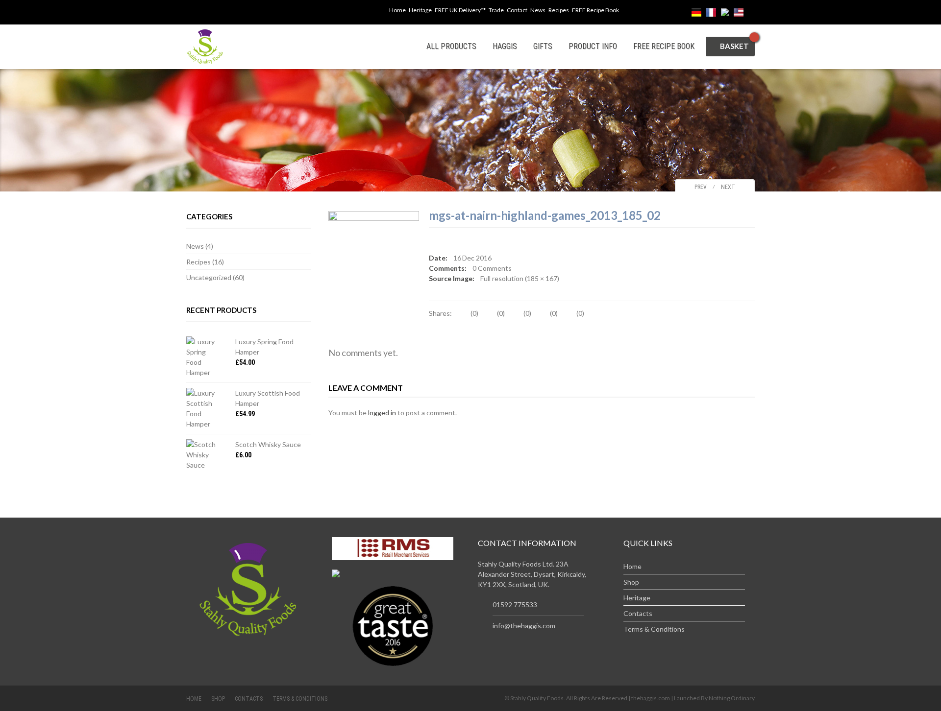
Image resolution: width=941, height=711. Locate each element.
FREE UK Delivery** (460, 10)
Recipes (558, 10)
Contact (517, 10)
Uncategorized (208, 277)
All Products (451, 46)
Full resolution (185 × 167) (519, 278)
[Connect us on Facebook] (375, 12)
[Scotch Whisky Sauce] (203, 454)
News (537, 10)
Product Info (593, 46)
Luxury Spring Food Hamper (264, 346)
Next (730, 187)
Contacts (637, 613)
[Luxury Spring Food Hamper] (203, 357)
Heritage (420, 10)
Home (397, 10)
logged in (382, 412)
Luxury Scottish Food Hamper (267, 398)
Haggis (505, 46)
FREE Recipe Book (595, 10)
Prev (698, 187)
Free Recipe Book (663, 46)
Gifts (542, 46)
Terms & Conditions (654, 629)
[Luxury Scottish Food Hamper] (203, 408)
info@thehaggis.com (524, 625)
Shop (631, 582)
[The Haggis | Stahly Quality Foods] (204, 46)
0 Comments (492, 268)
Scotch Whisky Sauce (268, 444)
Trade (496, 10)
